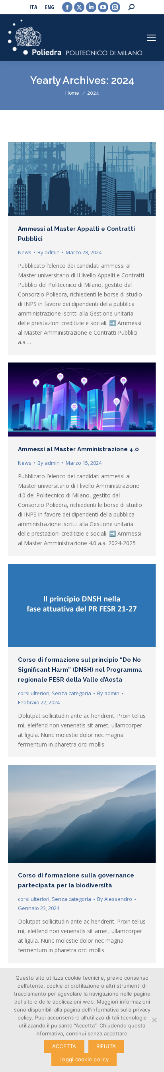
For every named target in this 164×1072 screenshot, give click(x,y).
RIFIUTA (106, 1046)
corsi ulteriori (33, 693)
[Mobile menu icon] (151, 38)
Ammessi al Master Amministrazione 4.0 (78, 449)
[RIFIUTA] (154, 1020)
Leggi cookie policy (84, 1059)
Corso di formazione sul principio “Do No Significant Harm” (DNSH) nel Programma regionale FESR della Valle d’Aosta (80, 669)
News (24, 252)
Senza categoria (71, 693)
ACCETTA (64, 1046)
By (48, 252)
